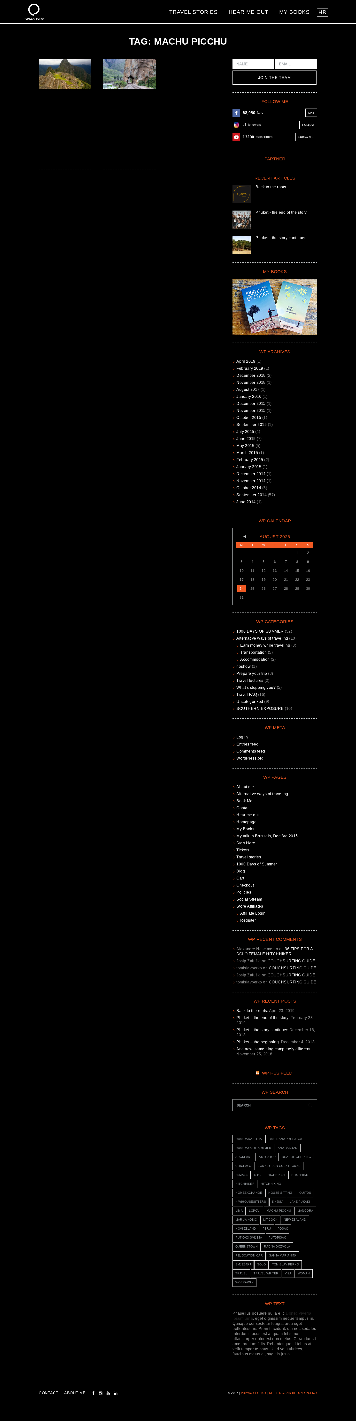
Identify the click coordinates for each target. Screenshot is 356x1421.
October (248, 418)
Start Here (245, 843)
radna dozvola (277, 1246)
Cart (240, 878)
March (247, 453)
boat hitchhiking (296, 1157)
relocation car (249, 1255)
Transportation (253, 652)
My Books (294, 12)
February (249, 368)
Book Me (244, 801)
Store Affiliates (249, 906)
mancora (305, 1210)
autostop (267, 1157)
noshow (243, 666)
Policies (243, 892)
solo (261, 1264)
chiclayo (243, 1166)
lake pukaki (300, 1201)
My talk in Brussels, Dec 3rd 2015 (267, 836)
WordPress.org (250, 758)
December (251, 375)
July (245, 432)
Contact (243, 808)
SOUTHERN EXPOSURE (260, 709)
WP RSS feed (277, 1073)
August (248, 389)
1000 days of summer (253, 1148)
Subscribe (306, 136)
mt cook (270, 1219)
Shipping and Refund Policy (293, 1393)
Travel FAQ (246, 694)
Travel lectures (249, 680)
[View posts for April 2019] (241, 537)
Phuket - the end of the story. (281, 212)
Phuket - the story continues (280, 238)
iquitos (305, 1192)
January (248, 396)
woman (304, 1273)
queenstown (246, 1246)
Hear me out (248, 12)
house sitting (280, 1192)
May (245, 446)
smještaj (243, 1264)
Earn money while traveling (265, 645)
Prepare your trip (251, 673)
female (241, 1175)
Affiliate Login (253, 913)
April (245, 361)
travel (241, 1273)
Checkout (245, 885)
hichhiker (276, 1175)
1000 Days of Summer (256, 864)
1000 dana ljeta (248, 1139)
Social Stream (249, 899)
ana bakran (288, 1148)
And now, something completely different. (273, 1049)
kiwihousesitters (250, 1201)
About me (245, 787)
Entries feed (247, 744)
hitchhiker (245, 1183)
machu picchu (279, 1210)
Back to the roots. (271, 187)
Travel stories (193, 12)
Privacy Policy (254, 1393)
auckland (244, 1157)
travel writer (266, 1273)
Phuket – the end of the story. (262, 1018)
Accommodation (255, 659)
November (251, 382)
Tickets (242, 850)
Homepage (246, 822)
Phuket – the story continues (262, 1030)
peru (267, 1228)
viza (288, 1273)
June (246, 439)
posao (283, 1228)
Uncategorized (249, 701)
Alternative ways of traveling (262, 638)
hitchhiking (271, 1183)
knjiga (277, 1201)
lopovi (254, 1210)
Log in (242, 737)
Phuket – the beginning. (258, 1042)
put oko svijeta (248, 1237)
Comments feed (250, 751)
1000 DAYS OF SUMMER (260, 631)
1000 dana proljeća (285, 1139)
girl (257, 1175)
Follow (308, 124)
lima (239, 1210)
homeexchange (248, 1192)
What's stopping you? (256, 687)
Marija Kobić (246, 1219)
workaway (244, 1282)
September (251, 425)
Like (311, 112)
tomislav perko (285, 1264)
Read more (64, 74)
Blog (240, 871)
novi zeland (245, 1228)
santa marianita (282, 1255)
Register (248, 920)
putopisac (277, 1237)
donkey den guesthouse (279, 1166)
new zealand (295, 1219)
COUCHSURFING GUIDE (291, 961)
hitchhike (299, 1175)
